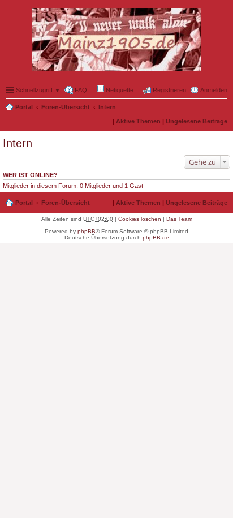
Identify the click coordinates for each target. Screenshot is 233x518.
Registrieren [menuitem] (169, 90)
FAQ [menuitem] (81, 90)
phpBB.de (156, 237)
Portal (24, 107)
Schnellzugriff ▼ (38, 90)
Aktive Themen (138, 121)
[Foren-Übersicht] (116, 40)
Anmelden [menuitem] (213, 90)
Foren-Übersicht (65, 107)
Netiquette (118, 90)
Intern (107, 107)
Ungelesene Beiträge (196, 121)
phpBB (86, 231)
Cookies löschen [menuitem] (139, 219)
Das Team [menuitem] (179, 219)
